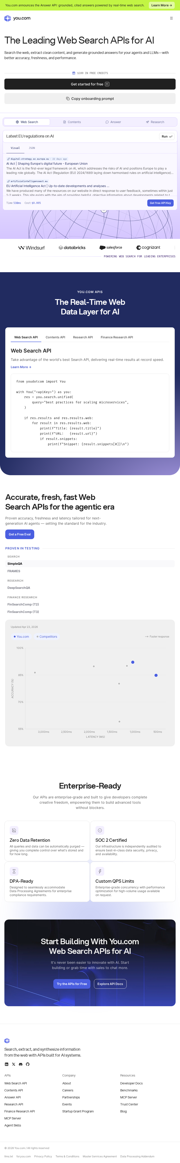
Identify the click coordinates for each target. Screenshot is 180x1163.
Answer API (12, 1097)
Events (67, 1104)
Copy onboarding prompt (92, 98)
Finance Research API (19, 1111)
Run (165, 136)
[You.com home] (17, 18)
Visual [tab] (15, 148)
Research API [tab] (83, 337)
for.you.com (23, 1156)
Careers (67, 1090)
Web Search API (15, 1083)
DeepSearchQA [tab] (18, 587)
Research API (13, 1104)
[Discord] (20, 1064)
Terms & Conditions (67, 1156)
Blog (123, 1111)
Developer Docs (131, 1083)
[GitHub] (27, 1064)
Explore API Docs (110, 984)
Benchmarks (129, 1090)
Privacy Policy (43, 1156)
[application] (90, 692)
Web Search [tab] (29, 122)
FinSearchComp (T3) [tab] (23, 612)
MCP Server (12, 1118)
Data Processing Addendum (137, 1156)
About (66, 1083)
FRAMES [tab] (13, 571)
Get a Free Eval (20, 534)
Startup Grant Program (78, 1111)
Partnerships (71, 1097)
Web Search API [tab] (26, 337)
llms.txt (8, 1156)
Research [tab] (157, 122)
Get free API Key (160, 203)
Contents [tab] (74, 122)
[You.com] (43, 1040)
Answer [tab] (115, 122)
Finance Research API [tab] (117, 337)
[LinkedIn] (6, 1064)
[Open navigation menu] (171, 18)
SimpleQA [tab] (14, 563)
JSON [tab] (32, 148)
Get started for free (89, 84)
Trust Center (129, 1104)
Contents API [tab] (55, 337)
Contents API (13, 1090)
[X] (13, 1064)
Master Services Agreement (100, 1156)
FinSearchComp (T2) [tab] (23, 604)
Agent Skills (12, 1125)
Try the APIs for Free (72, 984)
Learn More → (161, 5)
